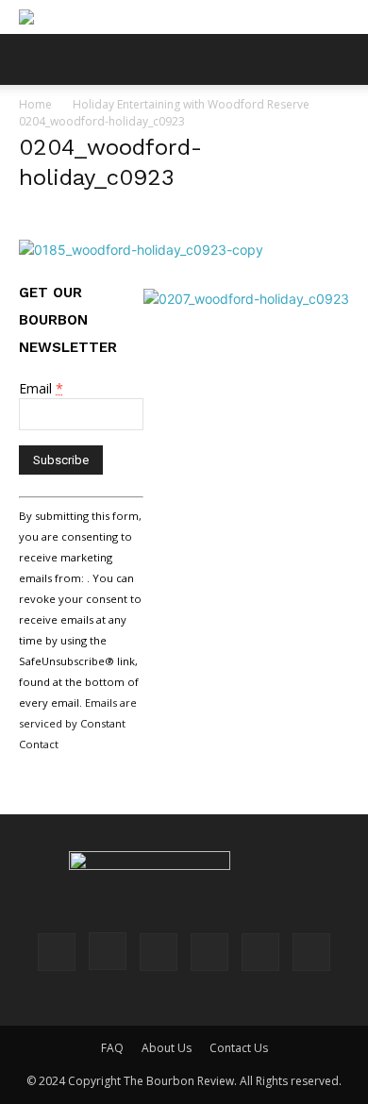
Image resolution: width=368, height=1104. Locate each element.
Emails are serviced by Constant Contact (78, 723)
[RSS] (209, 952)
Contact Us (238, 1048)
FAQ (112, 1048)
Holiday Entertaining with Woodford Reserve (191, 104)
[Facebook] (56, 952)
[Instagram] (107, 951)
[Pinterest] (158, 952)
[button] (32, 59)
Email (41, 388)
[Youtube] (311, 952)
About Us (167, 1048)
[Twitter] (260, 952)
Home (35, 104)
